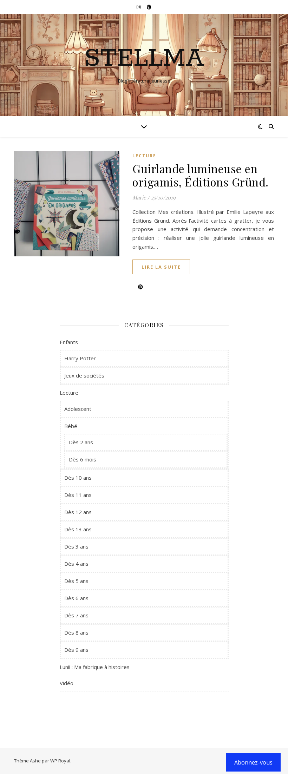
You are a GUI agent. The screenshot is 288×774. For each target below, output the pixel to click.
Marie (139, 197)
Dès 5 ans (76, 580)
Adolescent (77, 408)
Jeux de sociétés (84, 375)
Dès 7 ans (76, 615)
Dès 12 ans (78, 512)
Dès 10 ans (78, 477)
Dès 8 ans (76, 632)
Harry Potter (80, 358)
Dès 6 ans (76, 598)
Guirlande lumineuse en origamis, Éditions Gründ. (200, 175)
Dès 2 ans (81, 442)
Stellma (144, 59)
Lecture (144, 156)
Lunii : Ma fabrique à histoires (95, 666)
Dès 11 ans (78, 494)
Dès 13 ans (78, 529)
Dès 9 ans (76, 649)
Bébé (70, 425)
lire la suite (161, 267)
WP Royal (60, 760)
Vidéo (66, 683)
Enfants (69, 342)
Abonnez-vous (253, 762)
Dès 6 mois (82, 459)
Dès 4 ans (76, 563)
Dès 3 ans (76, 546)
